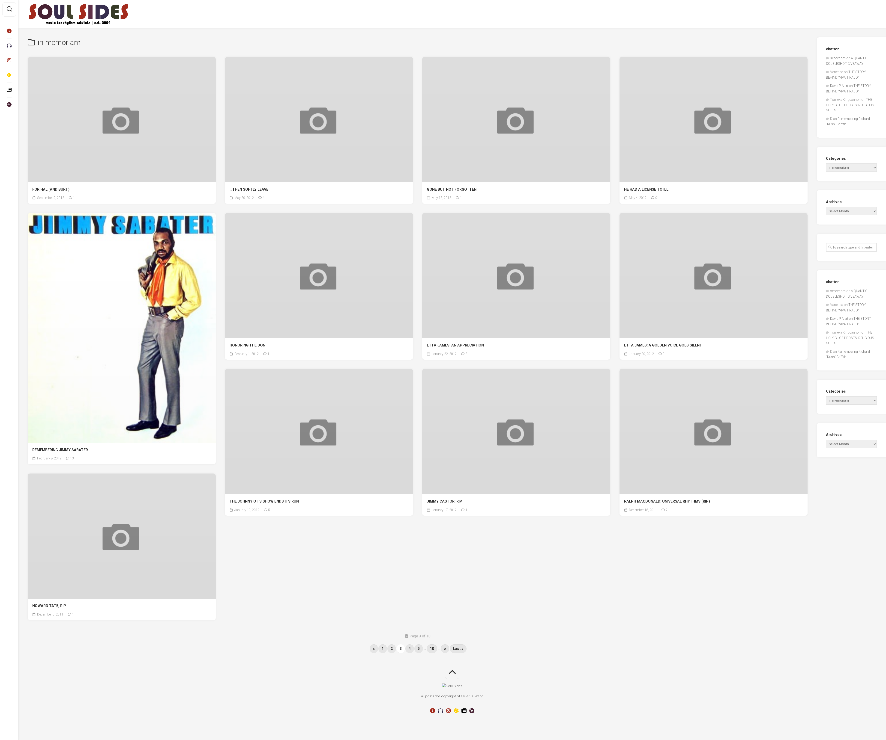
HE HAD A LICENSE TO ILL (646, 189)
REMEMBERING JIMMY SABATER (60, 450)
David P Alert (839, 86)
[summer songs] (9, 75)
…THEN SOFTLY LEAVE (249, 189)
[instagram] (9, 60)
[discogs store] (9, 104)
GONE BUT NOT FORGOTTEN (451, 189)
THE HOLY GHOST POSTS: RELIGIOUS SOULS (850, 105)
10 (432, 648)
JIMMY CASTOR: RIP (444, 501)
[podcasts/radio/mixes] (9, 45)
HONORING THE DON (247, 345)
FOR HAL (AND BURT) (50, 189)
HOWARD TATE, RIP (49, 606)
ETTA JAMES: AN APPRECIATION (455, 345)
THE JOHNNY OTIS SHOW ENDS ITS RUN (264, 501)
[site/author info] (9, 30)
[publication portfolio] (9, 89)
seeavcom (838, 58)
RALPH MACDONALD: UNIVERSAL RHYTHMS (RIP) (667, 501)
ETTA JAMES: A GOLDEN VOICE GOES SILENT (663, 345)
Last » (458, 648)
